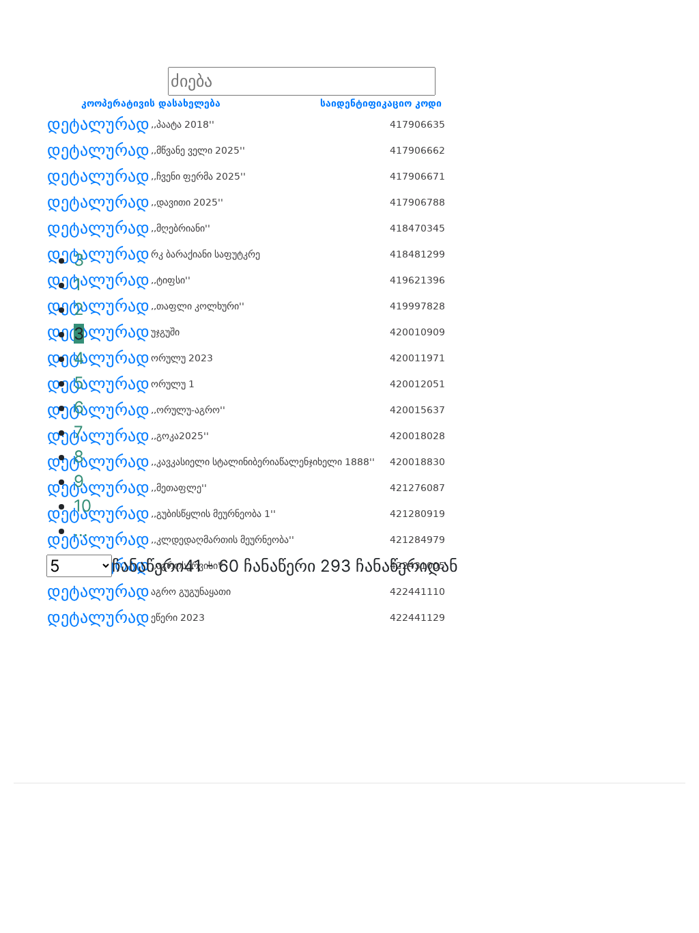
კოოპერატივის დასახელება (150, 103)
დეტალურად (98, 124)
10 (82, 506)
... (81, 530)
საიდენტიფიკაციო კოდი (381, 103)
